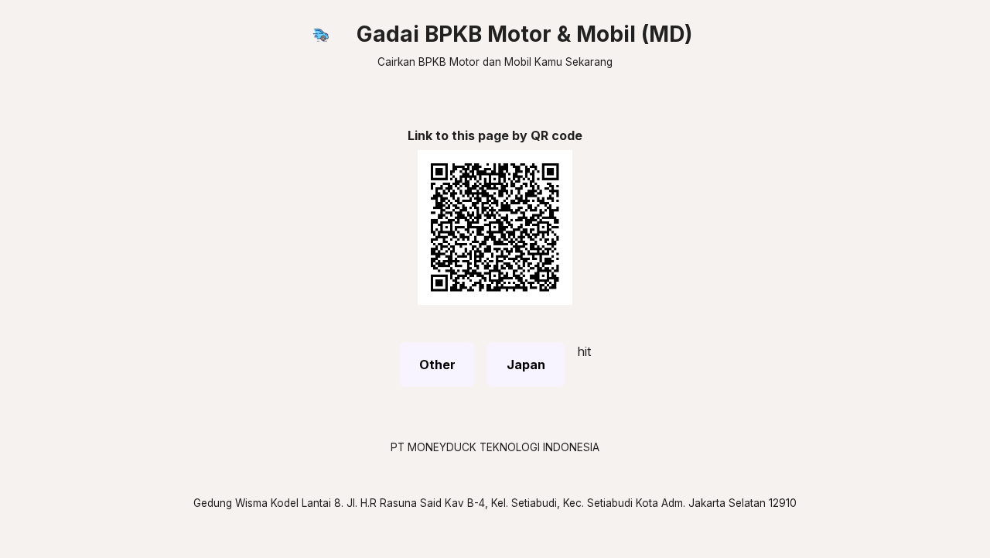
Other (437, 364)
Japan (526, 364)
